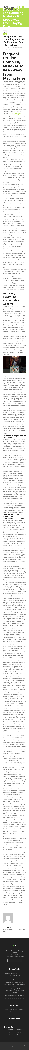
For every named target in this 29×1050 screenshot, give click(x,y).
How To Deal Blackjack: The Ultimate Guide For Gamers (14, 996)
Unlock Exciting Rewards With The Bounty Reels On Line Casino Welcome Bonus (14, 984)
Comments (8, 49)
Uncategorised (18, 47)
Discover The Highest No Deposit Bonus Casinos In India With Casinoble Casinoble (14, 990)
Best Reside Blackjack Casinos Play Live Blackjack (14, 978)
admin (8, 47)
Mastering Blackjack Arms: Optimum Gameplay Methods (14, 974)
